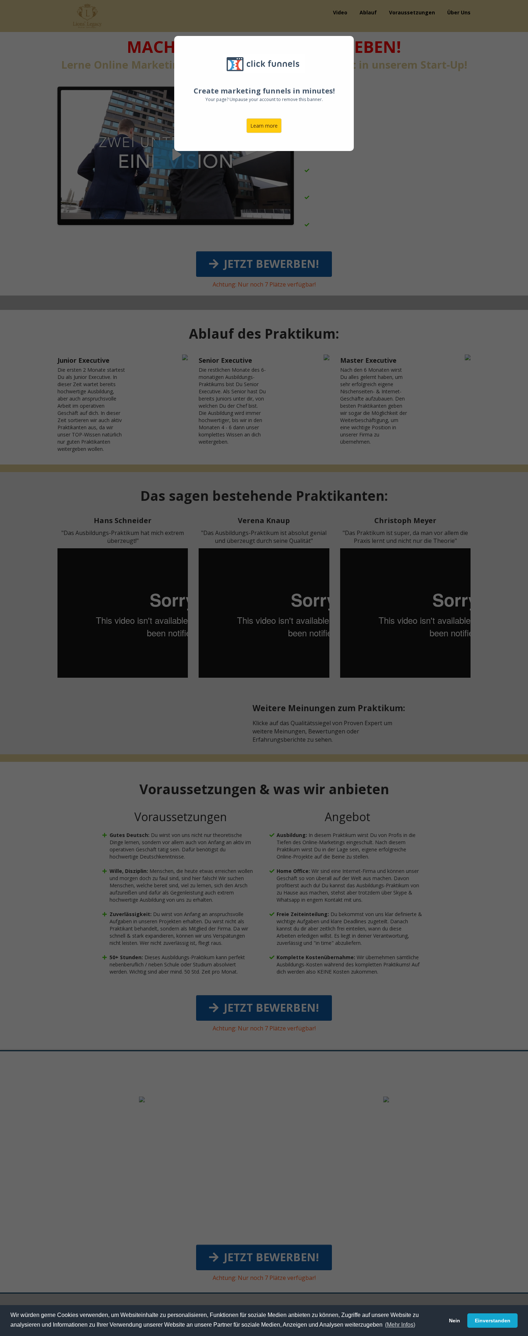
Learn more (264, 125)
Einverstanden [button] (492, 1320)
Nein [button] (454, 1320)
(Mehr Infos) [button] (400, 1325)
